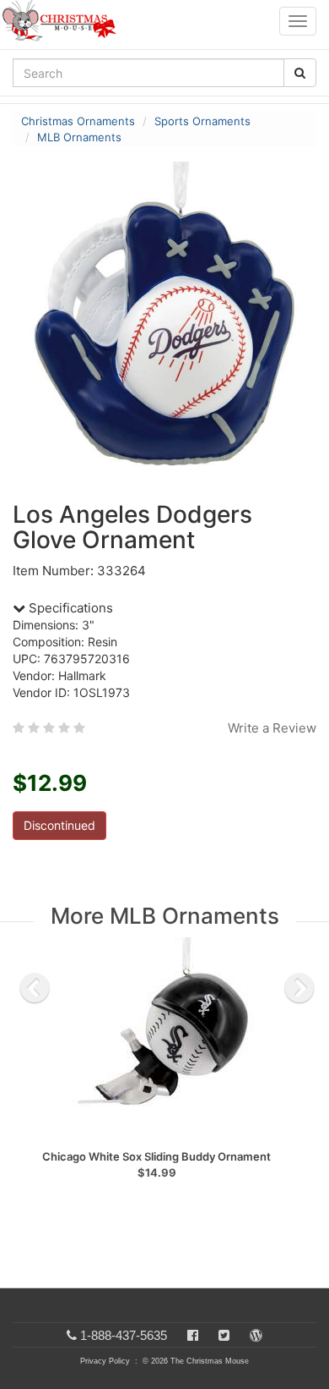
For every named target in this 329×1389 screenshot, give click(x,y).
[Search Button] (299, 72)
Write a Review (272, 728)
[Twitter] (223, 1335)
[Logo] (64, 21)
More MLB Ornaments (165, 916)
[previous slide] (34, 988)
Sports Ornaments (202, 121)
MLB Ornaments (79, 137)
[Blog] (256, 1335)
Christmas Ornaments (78, 121)
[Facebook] (192, 1335)
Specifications (69, 608)
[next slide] (299, 988)
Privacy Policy (105, 1361)
